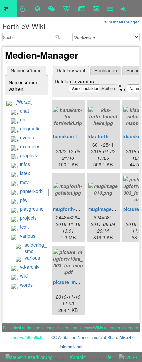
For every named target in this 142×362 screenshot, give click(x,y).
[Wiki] (66, 8)
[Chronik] (37, 8)
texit (24, 226)
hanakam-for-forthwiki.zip (82, 136)
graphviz (29, 155)
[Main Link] (8, 8)
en (22, 119)
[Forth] (23, 8)
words (26, 284)
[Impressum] (110, 8)
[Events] (51, 8)
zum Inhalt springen (122, 21)
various (27, 235)
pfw (23, 200)
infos (25, 164)
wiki (24, 275)
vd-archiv (29, 266)
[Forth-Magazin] (82, 8)
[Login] (123, 8)
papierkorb (31, 191)
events (27, 137)
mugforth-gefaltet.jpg (77, 209)
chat (24, 110)
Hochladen (105, 70)
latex (25, 173)
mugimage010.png (109, 209)
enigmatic (30, 128)
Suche (58, 37)
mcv (24, 182)
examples (30, 146)
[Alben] (96, 8)
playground (32, 208)
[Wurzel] (24, 101)
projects (28, 217)
